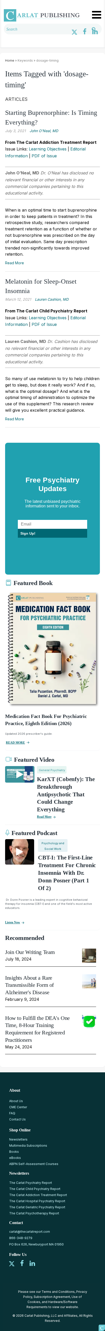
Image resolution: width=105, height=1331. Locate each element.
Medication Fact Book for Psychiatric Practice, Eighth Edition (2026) (46, 719)
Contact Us (17, 1119)
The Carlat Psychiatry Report (30, 1183)
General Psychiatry (52, 770)
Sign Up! (27, 533)
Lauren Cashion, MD (52, 299)
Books (14, 1152)
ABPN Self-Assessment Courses (33, 1164)
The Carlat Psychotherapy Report (34, 1213)
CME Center (18, 1107)
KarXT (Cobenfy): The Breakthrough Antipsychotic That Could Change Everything (66, 794)
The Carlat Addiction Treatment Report (38, 1195)
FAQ (12, 1113)
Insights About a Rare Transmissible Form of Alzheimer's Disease (29, 985)
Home (9, 60)
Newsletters (18, 1139)
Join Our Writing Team (30, 952)
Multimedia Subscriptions (28, 1145)
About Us (16, 1101)
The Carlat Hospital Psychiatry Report (37, 1201)
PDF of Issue (44, 155)
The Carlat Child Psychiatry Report (34, 1189)
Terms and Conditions (58, 1292)
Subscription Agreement (52, 1297)
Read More (14, 263)
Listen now (12, 922)
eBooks (15, 1158)
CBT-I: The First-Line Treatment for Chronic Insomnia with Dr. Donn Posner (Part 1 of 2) (67, 872)
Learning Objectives (48, 148)
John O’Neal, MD (44, 131)
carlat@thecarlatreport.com (29, 1231)
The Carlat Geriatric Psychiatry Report (37, 1207)
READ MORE (15, 742)
